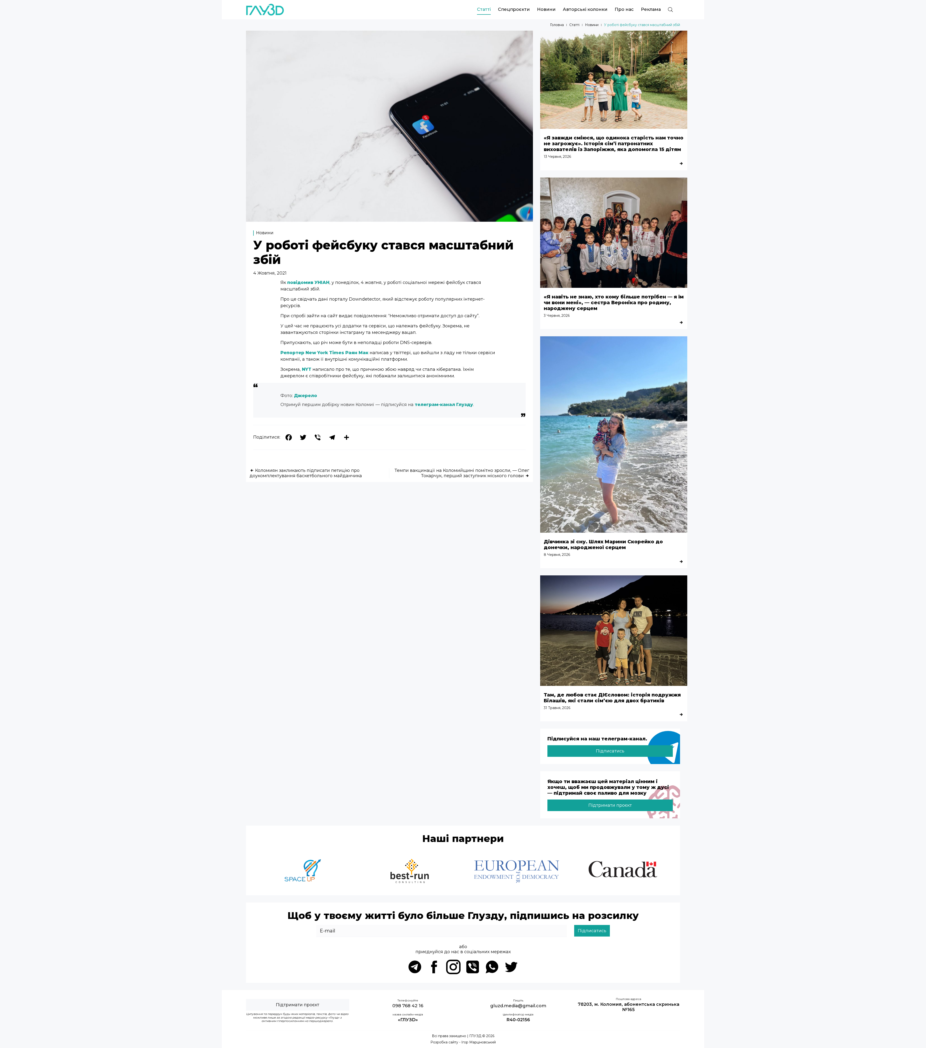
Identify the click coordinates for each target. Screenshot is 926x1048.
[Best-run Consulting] (410, 871)
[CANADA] (623, 871)
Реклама (651, 9)
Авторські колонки (585, 9)
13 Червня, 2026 (557, 156)
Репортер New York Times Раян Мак (324, 352)
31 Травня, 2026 (557, 708)
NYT (306, 369)
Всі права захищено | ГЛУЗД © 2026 (463, 1036)
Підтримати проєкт (610, 805)
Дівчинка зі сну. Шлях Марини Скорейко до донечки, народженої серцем (603, 544)
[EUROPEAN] (516, 871)
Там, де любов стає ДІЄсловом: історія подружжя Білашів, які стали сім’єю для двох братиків (612, 697)
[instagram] (453, 967)
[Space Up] (303, 871)
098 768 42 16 (407, 1005)
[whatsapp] (492, 967)
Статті (484, 9)
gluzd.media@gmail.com (518, 1005)
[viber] (472, 967)
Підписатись (610, 751)
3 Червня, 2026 (557, 315)
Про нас (624, 9)
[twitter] (511, 967)
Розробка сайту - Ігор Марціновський (463, 1042)
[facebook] (434, 967)
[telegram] (415, 967)
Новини (546, 9)
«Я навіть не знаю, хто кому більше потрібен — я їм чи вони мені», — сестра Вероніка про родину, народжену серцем (614, 302)
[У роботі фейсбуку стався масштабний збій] (389, 220)
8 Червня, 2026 (557, 554)
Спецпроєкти (514, 9)
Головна (557, 25)
